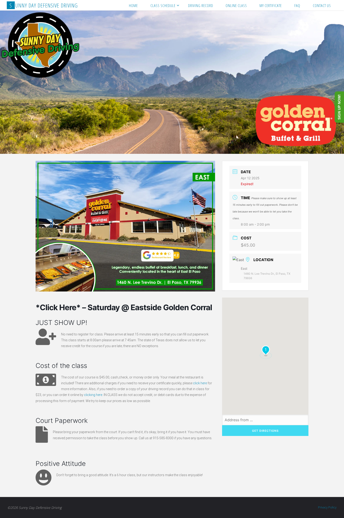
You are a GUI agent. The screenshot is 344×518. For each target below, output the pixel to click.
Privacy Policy (327, 507)
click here (200, 383)
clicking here (93, 395)
